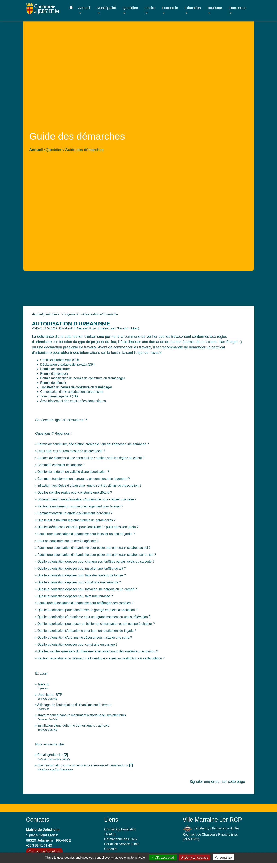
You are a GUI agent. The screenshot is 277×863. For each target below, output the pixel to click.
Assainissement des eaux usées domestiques (73, 401)
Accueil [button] (84, 7)
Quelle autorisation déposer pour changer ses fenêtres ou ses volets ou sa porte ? (95, 561)
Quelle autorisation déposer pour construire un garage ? (77, 644)
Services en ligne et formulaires (59, 420)
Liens (111, 819)
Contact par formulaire (44, 851)
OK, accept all (164, 857)
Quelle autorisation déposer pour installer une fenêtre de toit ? (81, 568)
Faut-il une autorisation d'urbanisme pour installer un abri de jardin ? (86, 534)
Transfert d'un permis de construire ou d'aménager (76, 387)
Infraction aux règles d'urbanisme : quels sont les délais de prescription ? (89, 485)
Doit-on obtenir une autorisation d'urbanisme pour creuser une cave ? (86, 499)
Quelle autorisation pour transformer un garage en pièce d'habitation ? (87, 610)
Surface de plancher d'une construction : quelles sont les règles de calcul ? (90, 458)
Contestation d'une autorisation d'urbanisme (71, 391)
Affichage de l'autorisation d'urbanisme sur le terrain (74, 705)
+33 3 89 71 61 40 (39, 845)
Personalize (223, 857)
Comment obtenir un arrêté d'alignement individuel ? (74, 513)
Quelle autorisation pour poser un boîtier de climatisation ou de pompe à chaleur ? (96, 623)
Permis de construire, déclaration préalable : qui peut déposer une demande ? (93, 444)
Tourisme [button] (214, 7)
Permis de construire (55, 369)
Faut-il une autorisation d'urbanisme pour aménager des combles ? (85, 603)
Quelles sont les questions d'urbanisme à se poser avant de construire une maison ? (97, 651)
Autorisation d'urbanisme (100, 314)
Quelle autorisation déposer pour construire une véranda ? (79, 582)
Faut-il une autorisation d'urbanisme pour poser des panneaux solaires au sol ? (94, 547)
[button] (71, 8)
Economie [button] (170, 7)
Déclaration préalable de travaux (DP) (67, 364)
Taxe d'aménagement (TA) (59, 396)
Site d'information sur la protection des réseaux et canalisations (85, 765)
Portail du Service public (121, 844)
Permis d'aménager (54, 373)
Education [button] (193, 7)
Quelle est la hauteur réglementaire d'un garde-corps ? (76, 520)
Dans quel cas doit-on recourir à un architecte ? (71, 451)
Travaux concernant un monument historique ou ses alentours (81, 715)
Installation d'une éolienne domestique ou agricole (73, 725)
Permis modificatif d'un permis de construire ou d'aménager (82, 378)
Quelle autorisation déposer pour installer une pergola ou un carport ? (87, 589)
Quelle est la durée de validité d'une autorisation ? (73, 471)
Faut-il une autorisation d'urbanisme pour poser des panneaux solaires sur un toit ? (96, 554)
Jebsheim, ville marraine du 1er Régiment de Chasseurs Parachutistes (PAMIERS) (211, 834)
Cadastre (110, 849)
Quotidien (54, 150)
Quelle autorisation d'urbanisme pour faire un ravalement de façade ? (86, 630)
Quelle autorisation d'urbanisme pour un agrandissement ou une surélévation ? (93, 617)
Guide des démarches (84, 150)
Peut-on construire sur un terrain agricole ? (67, 541)
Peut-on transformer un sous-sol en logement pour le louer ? (80, 506)
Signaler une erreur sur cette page (217, 781)
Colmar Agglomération (120, 829)
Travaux (43, 684)
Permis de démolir (53, 382)
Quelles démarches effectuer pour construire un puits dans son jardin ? (87, 527)
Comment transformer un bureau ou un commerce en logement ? (83, 478)
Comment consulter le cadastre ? (61, 465)
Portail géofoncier (52, 755)
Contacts (37, 819)
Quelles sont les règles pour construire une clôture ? (74, 492)
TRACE (110, 834)
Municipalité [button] (106, 7)
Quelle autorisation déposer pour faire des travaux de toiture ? (81, 575)
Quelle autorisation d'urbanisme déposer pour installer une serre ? (84, 637)
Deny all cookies (196, 857)
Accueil (36, 150)
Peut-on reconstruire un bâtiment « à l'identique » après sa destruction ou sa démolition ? (101, 658)
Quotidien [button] (130, 7)
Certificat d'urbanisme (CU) (59, 360)
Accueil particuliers (46, 314)
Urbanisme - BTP (49, 694)
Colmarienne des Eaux (120, 839)
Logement (71, 314)
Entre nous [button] (237, 7)
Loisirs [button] (150, 7)
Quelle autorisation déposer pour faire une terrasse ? (75, 596)
